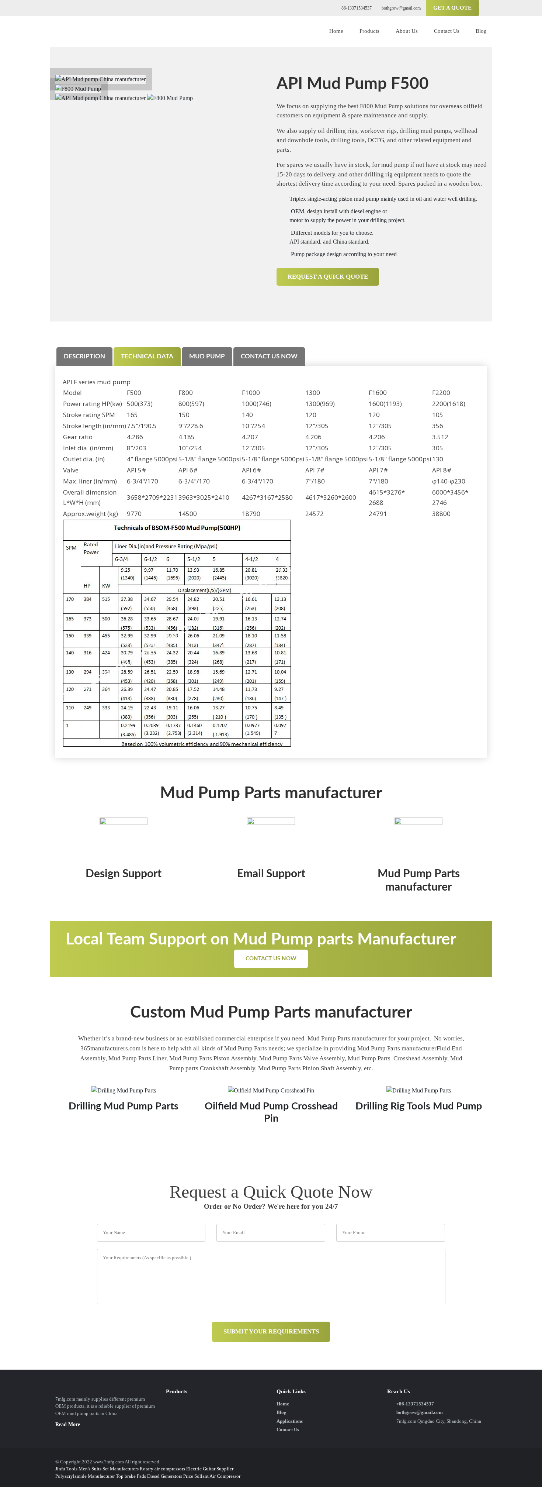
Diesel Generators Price (170, 1476)
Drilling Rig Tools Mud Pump (418, 1106)
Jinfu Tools (66, 1468)
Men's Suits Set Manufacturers (109, 1468)
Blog (481, 31)
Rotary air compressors (162, 1468)
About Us (407, 31)
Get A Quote (452, 8)
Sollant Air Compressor (217, 1476)
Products (369, 31)
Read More (67, 1424)
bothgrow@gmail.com (401, 8)
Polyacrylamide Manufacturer (85, 1476)
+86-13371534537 (355, 8)
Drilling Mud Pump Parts (123, 1106)
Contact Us (446, 31)
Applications (290, 1421)
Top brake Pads (131, 1476)
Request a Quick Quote (328, 276)
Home (336, 31)
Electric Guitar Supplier (209, 1468)
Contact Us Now (271, 958)
